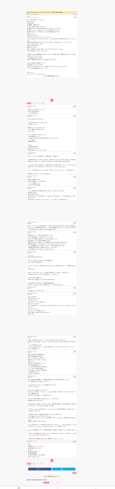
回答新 (51, 482)
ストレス (31, 72)
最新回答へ (19, 488)
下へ (95, 488)
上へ (57, 488)
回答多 (57, 482)
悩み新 (46, 482)
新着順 (33, 103)
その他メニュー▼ (31, 466)
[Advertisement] (86, 20)
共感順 (42, 103)
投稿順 (29, 103)
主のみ (38, 103)
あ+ (76, 14)
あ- (73, 14)
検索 (74, 472)
